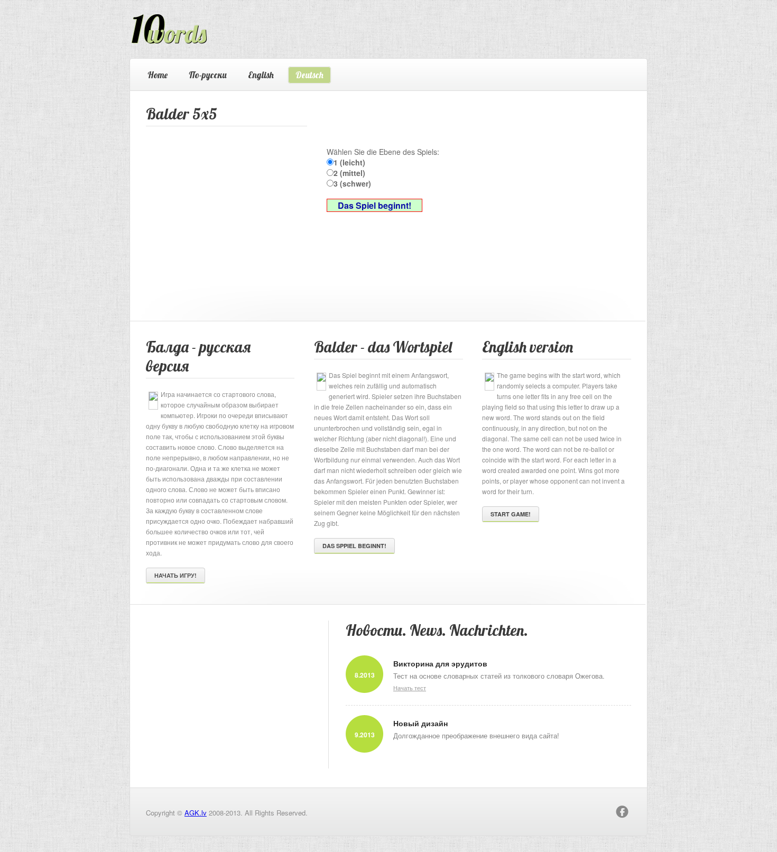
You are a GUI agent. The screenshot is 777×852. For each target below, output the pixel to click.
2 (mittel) (349, 173)
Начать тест (409, 687)
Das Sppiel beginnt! (354, 546)
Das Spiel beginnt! (374, 205)
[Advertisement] (225, 198)
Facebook (622, 811)
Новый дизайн (420, 723)
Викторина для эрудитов (440, 663)
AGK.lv (195, 813)
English (261, 74)
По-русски (208, 74)
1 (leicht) (349, 162)
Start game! (511, 514)
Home (157, 74)
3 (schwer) (352, 183)
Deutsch (309, 74)
